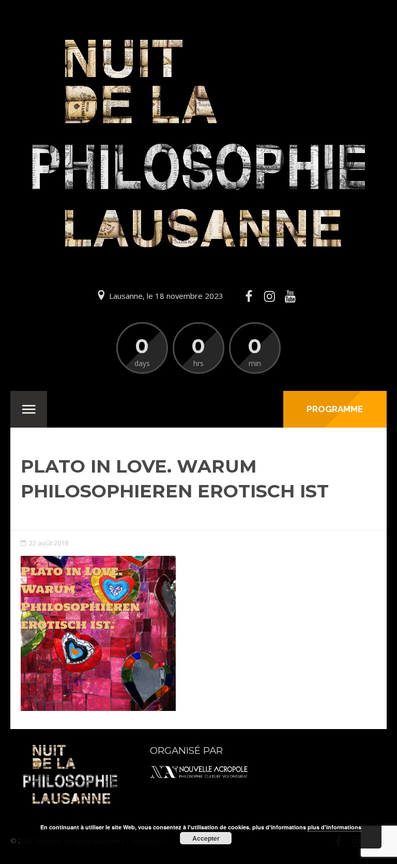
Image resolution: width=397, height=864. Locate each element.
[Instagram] (269, 296)
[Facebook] (248, 296)
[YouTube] (290, 296)
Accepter (206, 838)
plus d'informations (334, 827)
